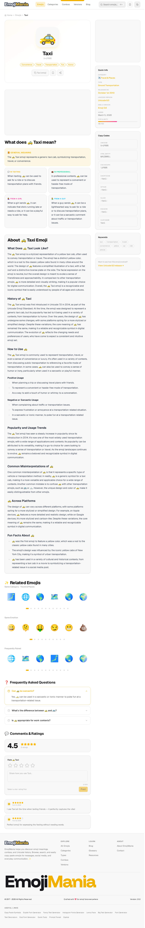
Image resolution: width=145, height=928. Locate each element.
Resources (93, 855)
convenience (105, 246)
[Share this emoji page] (60, 73)
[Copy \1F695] (132, 166)
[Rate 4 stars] (27, 765)
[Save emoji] (53, 73)
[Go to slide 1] (27, 608)
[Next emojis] (87, 601)
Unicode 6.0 (103, 100)
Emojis (40, 4)
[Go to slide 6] (45, 608)
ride (131, 246)
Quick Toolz (42, 917)
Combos (66, 4)
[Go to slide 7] (49, 608)
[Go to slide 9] (56, 608)
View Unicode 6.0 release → (111, 265)
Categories (53, 4)
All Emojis (65, 846)
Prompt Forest (55, 917)
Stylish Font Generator (32, 912)
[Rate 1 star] (10, 765)
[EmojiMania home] (17, 4)
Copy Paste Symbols (13, 912)
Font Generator (121, 912)
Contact (120, 850)
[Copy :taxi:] (132, 177)
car (124, 246)
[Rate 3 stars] (21, 765)
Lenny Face (91, 912)
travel (124, 242)
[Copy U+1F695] (132, 144)
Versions (78, 4)
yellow (116, 246)
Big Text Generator (105, 912)
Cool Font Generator (27, 917)
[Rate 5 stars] (32, 765)
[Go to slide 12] (68, 608)
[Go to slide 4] (38, 608)
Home (9, 15)
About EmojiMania (125, 846)
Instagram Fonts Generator (73, 912)
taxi (101, 242)
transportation (112, 242)
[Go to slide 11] (64, 608)
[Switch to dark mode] (137, 4)
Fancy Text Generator (51, 912)
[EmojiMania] (30, 843)
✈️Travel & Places (106, 78)
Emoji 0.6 (102, 108)
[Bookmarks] (130, 4)
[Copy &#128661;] (132, 155)
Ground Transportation (108, 85)
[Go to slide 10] (60, 608)
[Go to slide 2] (31, 608)
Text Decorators (11, 917)
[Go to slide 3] (34, 608)
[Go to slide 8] (53, 608)
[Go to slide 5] (42, 608)
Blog (88, 4)
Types (63, 855)
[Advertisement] (48, 112)
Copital (66, 917)
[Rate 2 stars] (15, 765)
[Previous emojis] (8, 601)
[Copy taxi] (132, 221)
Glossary (93, 850)
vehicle (102, 250)
